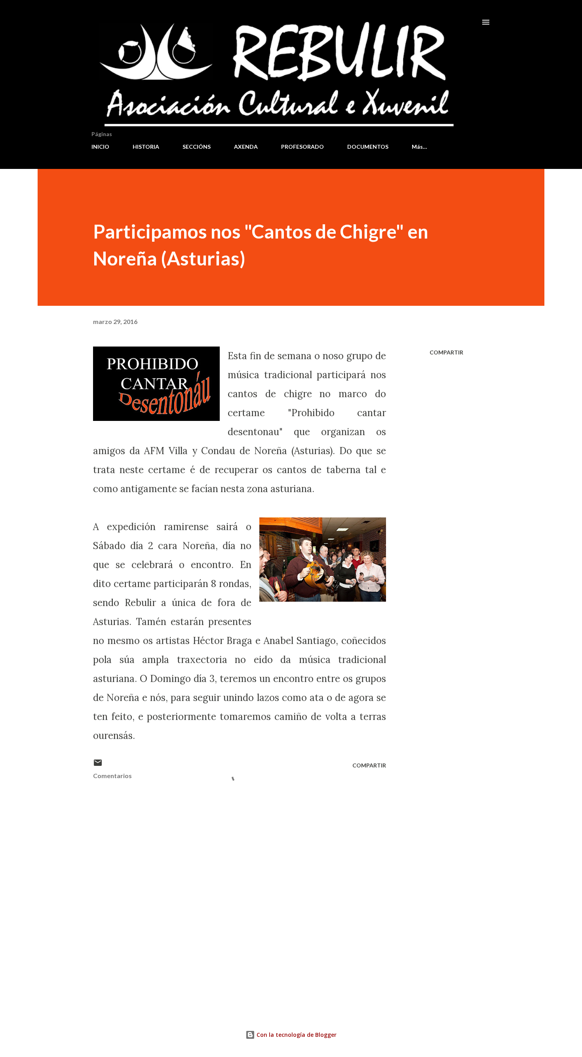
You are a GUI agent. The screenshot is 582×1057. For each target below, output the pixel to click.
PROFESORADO (302, 146)
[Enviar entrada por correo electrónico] (98, 765)
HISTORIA (146, 146)
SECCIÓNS (197, 146)
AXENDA (246, 146)
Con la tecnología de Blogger (296, 1034)
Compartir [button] (446, 352)
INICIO (100, 146)
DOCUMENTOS (367, 146)
